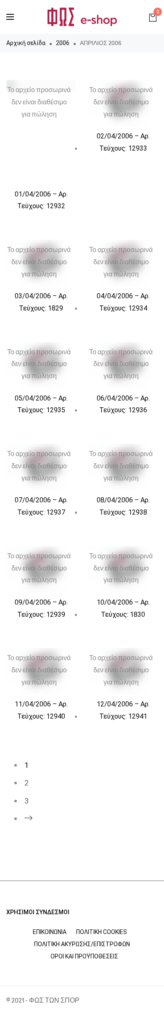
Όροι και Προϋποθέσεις (84, 956)
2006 (62, 43)
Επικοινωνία (49, 932)
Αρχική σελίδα (25, 43)
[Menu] (10, 16)
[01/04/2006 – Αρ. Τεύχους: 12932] (41, 132)
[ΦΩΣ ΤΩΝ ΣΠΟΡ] (82, 17)
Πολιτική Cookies (101, 932)
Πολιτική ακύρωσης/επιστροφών (82, 944)
